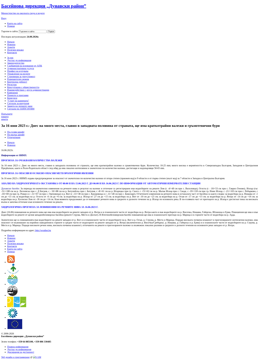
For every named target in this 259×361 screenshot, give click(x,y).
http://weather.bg (43, 230)
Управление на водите (18, 74)
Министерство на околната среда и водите (23, 13)
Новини (11, 44)
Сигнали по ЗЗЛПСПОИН (20, 109)
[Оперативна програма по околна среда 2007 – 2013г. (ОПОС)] (16, 306)
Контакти (12, 52)
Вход (3, 18)
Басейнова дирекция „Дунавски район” (43, 6)
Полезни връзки (15, 50)
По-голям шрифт (15, 132)
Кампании (12, 92)
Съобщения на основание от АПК (24, 65)
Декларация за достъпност (20, 352)
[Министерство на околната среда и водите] (12, 284)
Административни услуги (20, 68)
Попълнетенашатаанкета (6, 117)
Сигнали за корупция (18, 103)
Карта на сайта (14, 23)
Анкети (11, 47)
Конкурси (12, 98)
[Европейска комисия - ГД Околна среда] (14, 328)
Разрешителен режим (18, 79)
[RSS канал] (11, 262)
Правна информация (17, 346)
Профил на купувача (17, 71)
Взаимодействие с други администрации (28, 90)
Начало (11, 42)
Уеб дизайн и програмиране (15, 357)
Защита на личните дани (19, 106)
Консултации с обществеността (23, 87)
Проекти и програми (17, 95)
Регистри (12, 84)
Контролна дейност (17, 82)
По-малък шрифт (16, 134)
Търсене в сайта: (9, 31)
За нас (10, 57)
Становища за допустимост (21, 76)
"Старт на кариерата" (18, 100)
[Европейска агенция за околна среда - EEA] (12, 317)
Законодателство (15, 63)
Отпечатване (13, 137)
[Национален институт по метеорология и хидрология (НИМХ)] (12, 295)
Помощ (11, 26)
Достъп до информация (19, 60)
